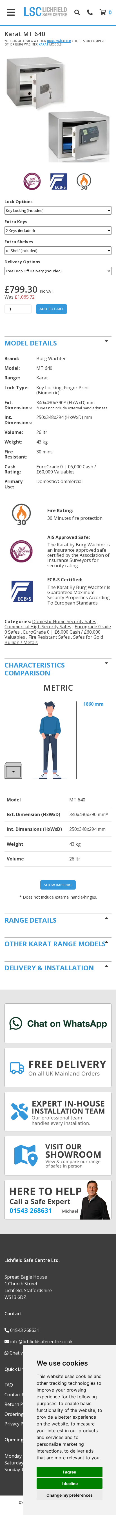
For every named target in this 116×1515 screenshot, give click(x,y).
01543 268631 (24, 1330)
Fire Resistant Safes (49, 637)
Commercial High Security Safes (38, 626)
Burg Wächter (59, 41)
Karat (43, 44)
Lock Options (19, 201)
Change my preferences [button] (69, 1495)
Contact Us (16, 1395)
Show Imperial (58, 884)
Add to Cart (51, 308)
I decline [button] (70, 1483)
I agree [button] (69, 1472)
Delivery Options (22, 261)
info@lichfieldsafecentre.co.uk (41, 1341)
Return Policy (18, 1404)
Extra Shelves (19, 241)
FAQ (9, 1385)
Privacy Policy (19, 1424)
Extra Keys (16, 221)
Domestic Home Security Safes (64, 621)
